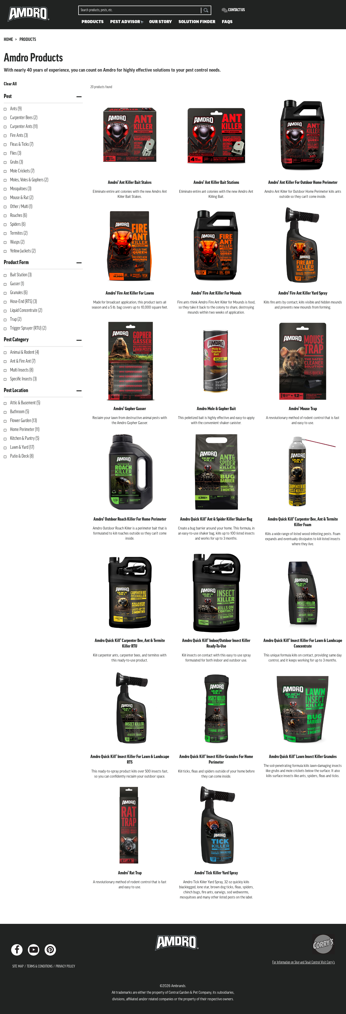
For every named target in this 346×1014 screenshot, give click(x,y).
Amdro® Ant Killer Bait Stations (216, 183)
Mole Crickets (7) (22, 171)
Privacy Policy (65, 967)
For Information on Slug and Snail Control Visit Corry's (303, 962)
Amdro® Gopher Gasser (129, 409)
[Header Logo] (28, 14)
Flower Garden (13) (23, 421)
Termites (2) (19, 233)
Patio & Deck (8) (22, 456)
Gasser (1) (17, 284)
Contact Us (236, 10)
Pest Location (16, 391)
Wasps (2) (17, 242)
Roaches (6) (18, 216)
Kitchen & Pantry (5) (24, 439)
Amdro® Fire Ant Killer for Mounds (216, 293)
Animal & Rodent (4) (24, 352)
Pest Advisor (125, 22)
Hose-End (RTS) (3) (23, 302)
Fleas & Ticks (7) (21, 144)
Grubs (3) (16, 162)
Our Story (160, 22)
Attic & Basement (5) (25, 403)
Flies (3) (15, 153)
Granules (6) (19, 293)
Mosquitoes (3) (20, 189)
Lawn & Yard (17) (22, 447)
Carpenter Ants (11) (24, 127)
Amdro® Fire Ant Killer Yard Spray (302, 293)
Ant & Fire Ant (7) (22, 361)
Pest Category (16, 340)
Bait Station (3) (21, 275)
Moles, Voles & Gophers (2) (29, 180)
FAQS (227, 22)
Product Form (16, 263)
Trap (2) (16, 319)
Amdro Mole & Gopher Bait (216, 409)
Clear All (10, 84)
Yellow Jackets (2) (23, 251)
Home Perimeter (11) (25, 430)
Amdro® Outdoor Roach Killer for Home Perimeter (129, 519)
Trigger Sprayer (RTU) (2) (28, 328)
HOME (8, 40)
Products (93, 22)
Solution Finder (197, 22)
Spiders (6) (18, 224)
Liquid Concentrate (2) (26, 311)
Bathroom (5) (19, 412)
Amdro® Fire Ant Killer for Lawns (130, 293)
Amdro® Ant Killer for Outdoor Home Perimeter (302, 183)
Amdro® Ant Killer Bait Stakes (129, 183)
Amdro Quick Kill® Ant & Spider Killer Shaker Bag (216, 519)
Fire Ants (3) (19, 136)
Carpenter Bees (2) (23, 118)
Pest (8, 97)
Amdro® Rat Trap (130, 873)
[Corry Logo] (323, 944)
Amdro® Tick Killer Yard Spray (216, 873)
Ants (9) (16, 109)
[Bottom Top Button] (322, 984)
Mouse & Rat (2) (21, 198)
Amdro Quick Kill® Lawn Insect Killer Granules (303, 757)
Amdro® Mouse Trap (303, 409)
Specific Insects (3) (23, 379)
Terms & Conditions (39, 967)
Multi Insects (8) (21, 370)
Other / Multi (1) (21, 207)
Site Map (18, 967)
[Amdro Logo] (173, 943)
